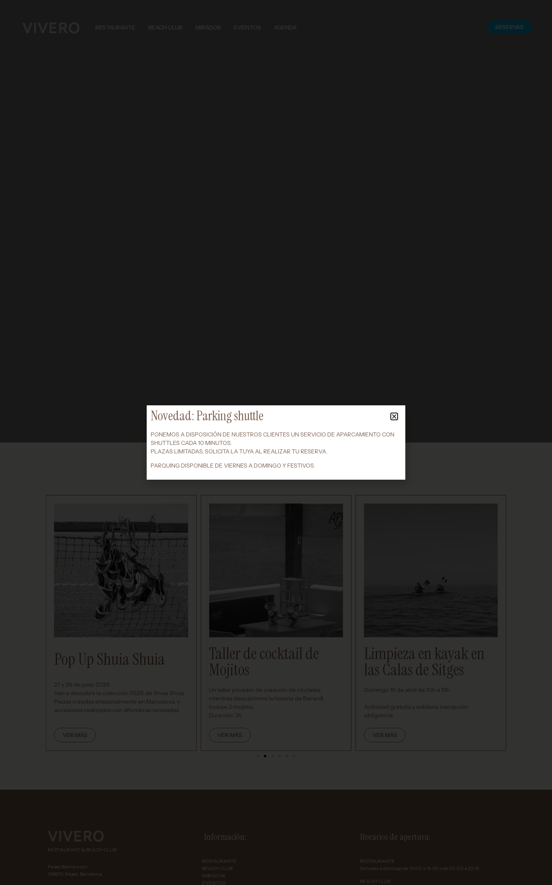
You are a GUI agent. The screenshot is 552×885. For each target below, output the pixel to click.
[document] (276, 442)
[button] (394, 416)
